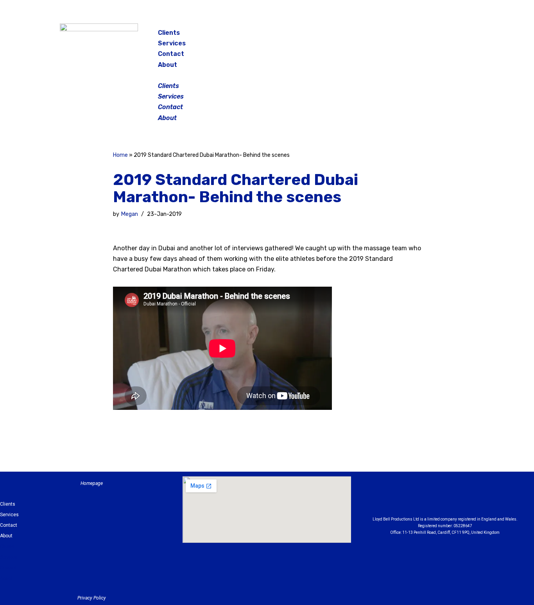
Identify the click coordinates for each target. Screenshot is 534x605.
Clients (169, 32)
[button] (268, 75)
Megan (129, 214)
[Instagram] (433, 35)
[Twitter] (452, 35)
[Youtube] (488, 498)
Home (120, 155)
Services (172, 43)
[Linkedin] (466, 498)
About (167, 64)
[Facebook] (413, 35)
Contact (171, 53)
